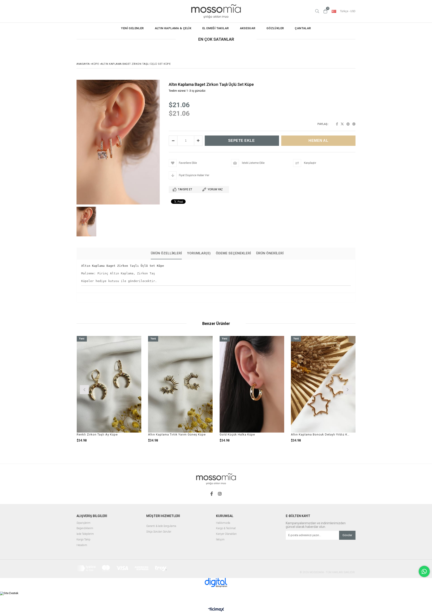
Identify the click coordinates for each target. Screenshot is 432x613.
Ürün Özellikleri (166, 253)
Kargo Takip (83, 539)
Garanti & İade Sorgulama (161, 526)
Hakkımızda (223, 523)
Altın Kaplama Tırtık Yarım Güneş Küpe (177, 434)
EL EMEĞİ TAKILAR (215, 28)
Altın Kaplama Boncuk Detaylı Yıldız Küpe (320, 434)
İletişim (220, 539)
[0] (325, 11)
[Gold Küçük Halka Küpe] (252, 384)
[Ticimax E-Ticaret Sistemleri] (216, 609)
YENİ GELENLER (132, 28)
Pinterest (348, 124)
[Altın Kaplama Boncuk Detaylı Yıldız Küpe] (323, 384)
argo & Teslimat (227, 528)
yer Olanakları (229, 534)
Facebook (337, 124)
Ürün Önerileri (270, 253)
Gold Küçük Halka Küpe (237, 434)
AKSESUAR (247, 28)
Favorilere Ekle (109, 389)
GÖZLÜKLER (275, 28)
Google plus (354, 124)
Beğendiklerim (84, 528)
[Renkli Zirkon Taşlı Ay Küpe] (109, 384)
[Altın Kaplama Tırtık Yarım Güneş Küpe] (180, 384)
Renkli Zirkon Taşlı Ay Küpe (97, 434)
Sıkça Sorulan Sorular (158, 531)
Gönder (347, 535)
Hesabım (81, 545)
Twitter (342, 124)
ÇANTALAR (303, 28)
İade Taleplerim (85, 534)
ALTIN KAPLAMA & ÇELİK (173, 28)
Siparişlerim (83, 523)
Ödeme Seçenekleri (233, 253)
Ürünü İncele (124, 389)
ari (219, 534)
